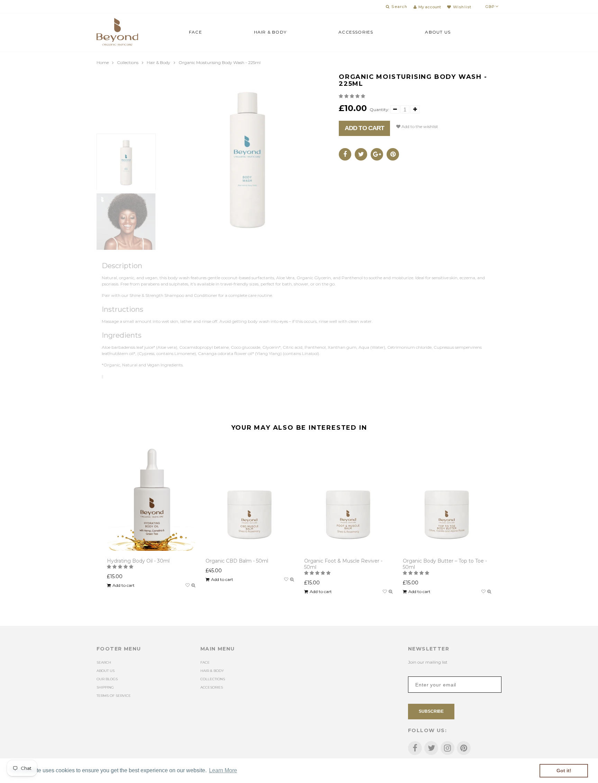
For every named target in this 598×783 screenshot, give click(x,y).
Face (195, 32)
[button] (352, 96)
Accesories (211, 687)
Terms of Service (114, 695)
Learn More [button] (223, 770)
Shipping (105, 687)
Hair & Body (270, 32)
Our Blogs (107, 679)
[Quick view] (193, 585)
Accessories (355, 32)
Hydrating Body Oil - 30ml (138, 561)
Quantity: (379, 109)
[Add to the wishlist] (187, 585)
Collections (127, 62)
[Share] (345, 154)
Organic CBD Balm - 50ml (237, 561)
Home (103, 62)
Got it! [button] (563, 770)
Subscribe (431, 711)
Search (104, 662)
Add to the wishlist (419, 126)
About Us (438, 32)
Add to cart (364, 128)
